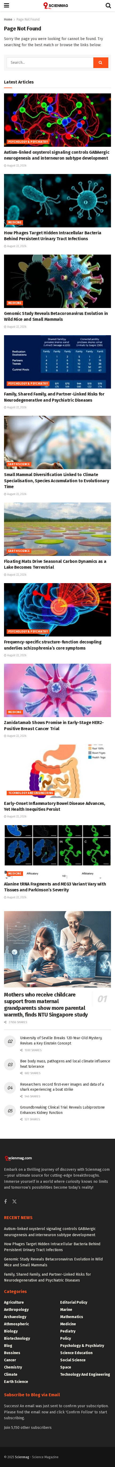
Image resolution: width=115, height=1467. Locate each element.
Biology (11, 1331)
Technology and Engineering (30, 793)
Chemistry (13, 1367)
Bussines (12, 1353)
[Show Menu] (6, 5)
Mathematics (71, 1317)
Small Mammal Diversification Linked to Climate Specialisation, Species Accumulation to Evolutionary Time (56, 480)
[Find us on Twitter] (14, 1202)
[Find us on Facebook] (5, 1202)
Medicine (14, 222)
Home (8, 19)
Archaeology (15, 1317)
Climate (10, 1374)
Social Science (73, 1360)
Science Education (76, 1353)
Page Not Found (28, 19)
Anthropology (16, 1309)
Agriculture (14, 1302)
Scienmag (22, 1457)
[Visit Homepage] (57, 6)
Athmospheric (16, 1324)
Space (65, 1367)
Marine (66, 1309)
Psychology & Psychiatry (28, 142)
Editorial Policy (73, 1302)
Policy (65, 1338)
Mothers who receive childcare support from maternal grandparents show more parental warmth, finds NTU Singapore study (46, 1004)
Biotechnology (17, 1338)
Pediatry (67, 1331)
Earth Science (19, 464)
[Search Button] (108, 5)
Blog (8, 1345)
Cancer (10, 1360)
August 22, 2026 (16, 165)
